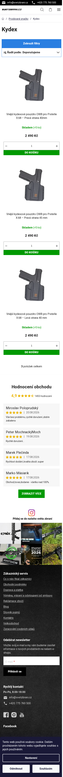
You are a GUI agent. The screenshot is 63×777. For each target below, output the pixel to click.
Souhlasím (45, 768)
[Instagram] (14, 714)
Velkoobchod (11, 623)
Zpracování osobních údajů (19, 629)
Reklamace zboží (13, 601)
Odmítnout (16, 768)
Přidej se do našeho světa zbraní (32, 518)
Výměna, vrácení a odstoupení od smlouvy (27, 595)
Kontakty (8, 617)
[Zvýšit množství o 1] (56, 146)
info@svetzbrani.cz (17, 2)
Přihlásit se (15, 671)
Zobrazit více (31, 493)
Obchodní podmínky (15, 584)
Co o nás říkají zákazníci (17, 578)
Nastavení (31, 758)
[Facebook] (6, 714)
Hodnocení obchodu (32, 386)
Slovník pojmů (11, 612)
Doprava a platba (13, 590)
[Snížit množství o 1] (6, 146)
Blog (6, 606)
